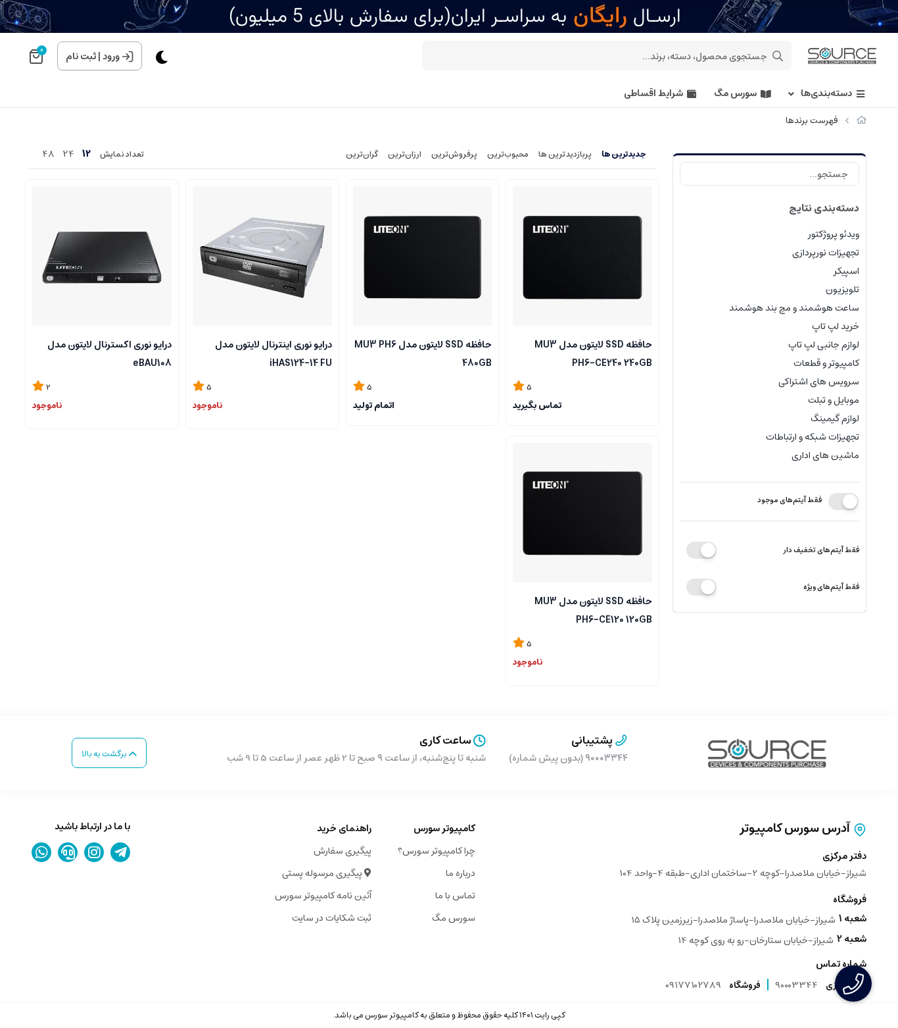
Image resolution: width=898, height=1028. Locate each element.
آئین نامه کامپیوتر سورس (323, 896)
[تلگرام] (121, 852)
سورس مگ (735, 94)
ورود (111, 56)
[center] (777, 55)
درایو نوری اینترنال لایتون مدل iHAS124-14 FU (273, 353)
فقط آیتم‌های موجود (789, 500)
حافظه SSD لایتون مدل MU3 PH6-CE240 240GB (593, 353)
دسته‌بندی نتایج (824, 208)
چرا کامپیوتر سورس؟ (436, 851)
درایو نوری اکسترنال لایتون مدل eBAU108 (109, 353)
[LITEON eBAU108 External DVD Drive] (102, 256)
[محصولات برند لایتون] (767, 753)
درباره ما (460, 873)
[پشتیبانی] (68, 852)
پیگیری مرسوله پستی (323, 873)
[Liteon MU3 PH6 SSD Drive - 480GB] (422, 256)
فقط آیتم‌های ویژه (831, 586)
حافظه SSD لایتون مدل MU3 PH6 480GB (423, 353)
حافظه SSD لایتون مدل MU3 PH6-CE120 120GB (593, 609)
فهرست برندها (812, 120)
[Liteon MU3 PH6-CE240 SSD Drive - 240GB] (582, 256)
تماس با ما (455, 896)
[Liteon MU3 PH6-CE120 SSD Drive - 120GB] (582, 512)
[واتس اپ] (42, 852)
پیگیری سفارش (342, 851)
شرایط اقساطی (653, 94)
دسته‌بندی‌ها (826, 94)
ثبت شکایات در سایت (331, 918)
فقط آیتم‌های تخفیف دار (821, 550)
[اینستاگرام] (94, 852)
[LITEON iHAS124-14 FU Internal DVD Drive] (262, 256)
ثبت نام (81, 56)
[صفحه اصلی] (861, 120)
